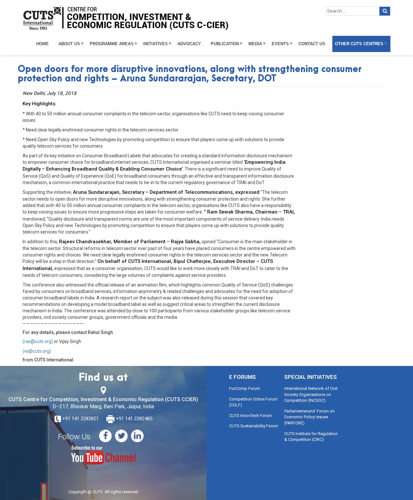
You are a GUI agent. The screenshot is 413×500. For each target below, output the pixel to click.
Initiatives (155, 44)
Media (255, 44)
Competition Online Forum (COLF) (253, 402)
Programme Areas (112, 44)
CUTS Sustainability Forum (253, 425)
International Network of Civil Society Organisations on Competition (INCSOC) (310, 394)
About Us (69, 44)
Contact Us (311, 44)
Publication (225, 44)
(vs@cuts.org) (37, 351)
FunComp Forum (244, 388)
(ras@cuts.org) (38, 341)
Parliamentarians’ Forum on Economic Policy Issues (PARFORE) (309, 417)
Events (280, 44)
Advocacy (189, 44)
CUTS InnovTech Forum (250, 415)
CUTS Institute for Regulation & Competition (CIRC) (311, 436)
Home (42, 44)
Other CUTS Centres (359, 44)
